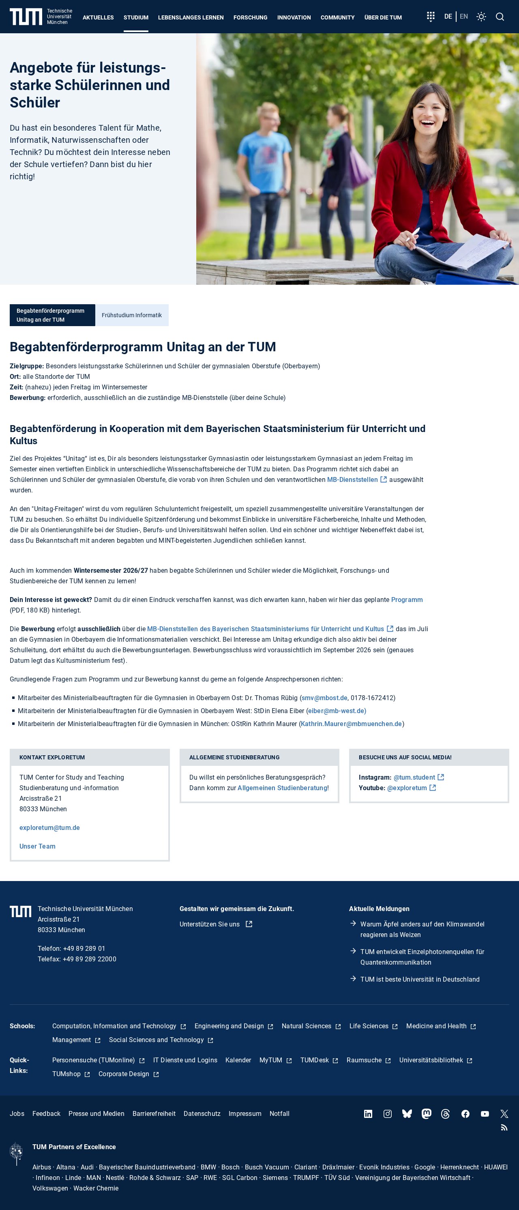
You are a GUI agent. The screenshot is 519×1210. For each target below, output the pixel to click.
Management (72, 1040)
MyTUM (272, 1060)
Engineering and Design (230, 1026)
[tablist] (259, 315)
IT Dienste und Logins (185, 1060)
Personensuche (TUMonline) (94, 1060)
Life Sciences (370, 1026)
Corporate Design (125, 1074)
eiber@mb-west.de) (337, 711)
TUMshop (67, 1074)
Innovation (294, 17)
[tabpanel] (259, 534)
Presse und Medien (96, 1114)
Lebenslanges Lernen (191, 17)
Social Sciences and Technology (157, 1040)
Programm (407, 600)
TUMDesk (315, 1060)
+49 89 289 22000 (89, 959)
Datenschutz (202, 1114)
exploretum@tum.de (49, 828)
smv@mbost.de (324, 698)
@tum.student (414, 777)
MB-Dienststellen (352, 480)
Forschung (251, 17)
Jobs (17, 1114)
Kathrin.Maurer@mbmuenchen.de (351, 724)
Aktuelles (98, 17)
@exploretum (407, 788)
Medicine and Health (437, 1026)
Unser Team (37, 846)
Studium (136, 17)
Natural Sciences (307, 1026)
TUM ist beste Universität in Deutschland (420, 979)
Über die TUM (383, 17)
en (464, 16)
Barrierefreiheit (154, 1114)
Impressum (245, 1114)
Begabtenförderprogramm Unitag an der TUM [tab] (50, 315)
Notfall (280, 1114)
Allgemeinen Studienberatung (282, 788)
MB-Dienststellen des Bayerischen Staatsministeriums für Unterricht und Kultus (265, 629)
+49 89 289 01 (84, 948)
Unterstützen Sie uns (211, 924)
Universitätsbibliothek (432, 1060)
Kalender (238, 1060)
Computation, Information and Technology (115, 1026)
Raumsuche (365, 1060)
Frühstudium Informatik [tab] (132, 315)
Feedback (46, 1114)
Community (338, 17)
